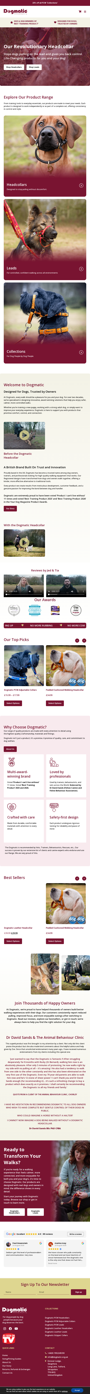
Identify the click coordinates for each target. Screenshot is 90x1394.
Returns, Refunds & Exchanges (16, 1369)
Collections (16, 351)
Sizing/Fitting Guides (11, 1359)
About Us (6, 1362)
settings (65, 1391)
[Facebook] (10, 1328)
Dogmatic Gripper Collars (56, 1335)
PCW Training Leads (55, 690)
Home (5, 1355)
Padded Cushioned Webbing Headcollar (23, 690)
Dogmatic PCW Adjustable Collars (60, 1321)
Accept (77, 1390)
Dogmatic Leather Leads (56, 1332)
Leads (12, 268)
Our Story (6, 1366)
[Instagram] (4, 1328)
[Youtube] (16, 1328)
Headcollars (17, 184)
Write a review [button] (75, 1234)
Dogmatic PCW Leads (54, 1324)
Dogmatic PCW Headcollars (57, 1317)
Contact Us (7, 1373)
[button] (24, 435)
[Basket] (80, 11)
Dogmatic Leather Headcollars (59, 1328)
